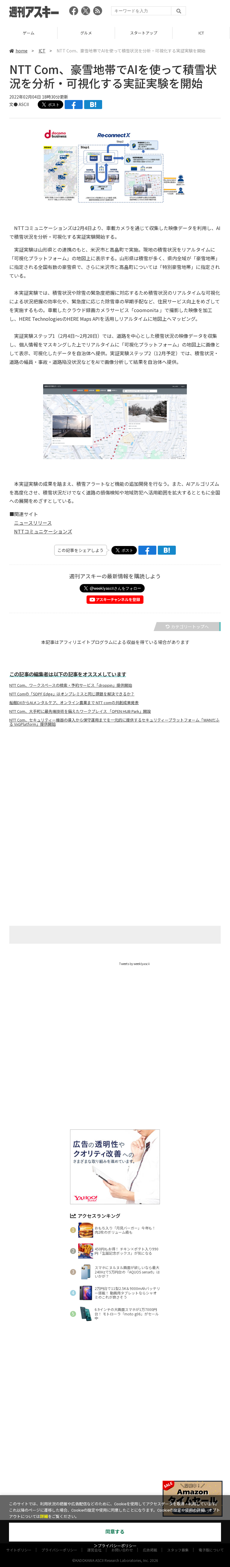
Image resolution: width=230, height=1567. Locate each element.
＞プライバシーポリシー (115, 1546)
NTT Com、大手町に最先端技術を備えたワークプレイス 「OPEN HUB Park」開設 (80, 711)
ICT (143, 33)
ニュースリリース (33, 522)
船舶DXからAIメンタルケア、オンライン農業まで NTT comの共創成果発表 (74, 703)
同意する (115, 1532)
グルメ (28, 33)
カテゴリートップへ (190, 627)
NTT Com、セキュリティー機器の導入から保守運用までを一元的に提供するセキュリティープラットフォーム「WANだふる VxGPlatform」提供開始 (114, 722)
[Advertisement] (115, 790)
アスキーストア (201, 33)
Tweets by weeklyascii (134, 963)
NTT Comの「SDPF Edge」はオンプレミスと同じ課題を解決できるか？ (71, 694)
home (22, 51)
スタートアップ (86, 33)
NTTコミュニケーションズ (43, 531)
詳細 (44, 1516)
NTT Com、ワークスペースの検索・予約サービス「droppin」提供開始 (70, 685)
